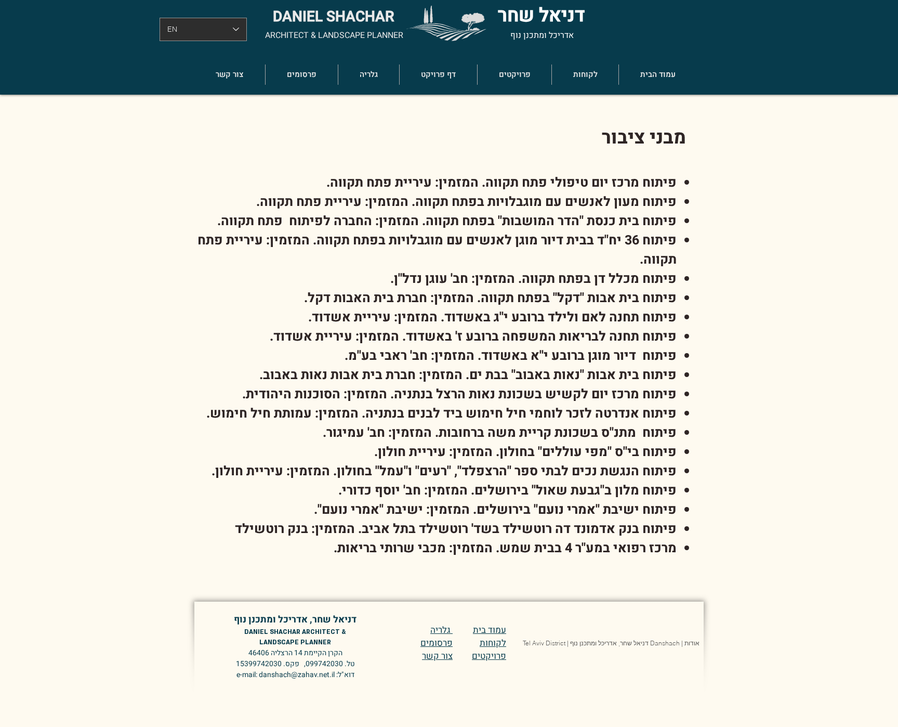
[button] (514, 74)
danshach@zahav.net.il (297, 674)
